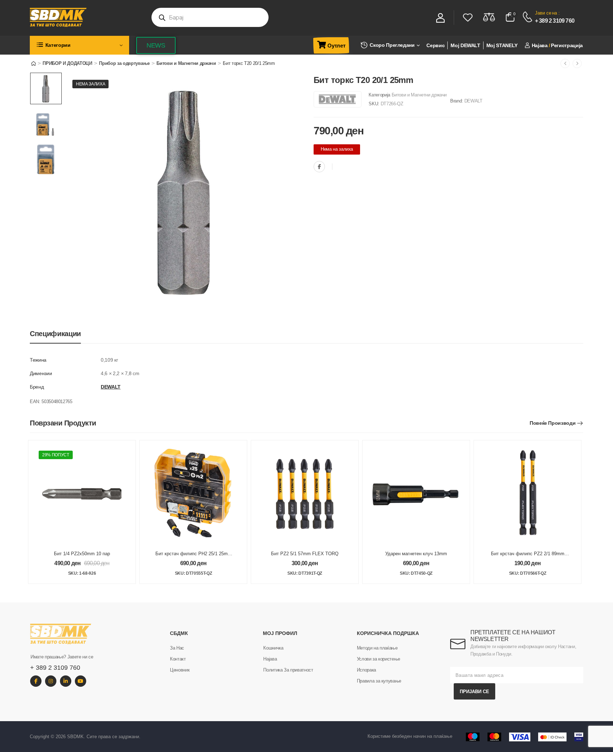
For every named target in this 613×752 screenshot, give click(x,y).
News (156, 45)
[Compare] (489, 17)
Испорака (366, 670)
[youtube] (80, 681)
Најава (270, 659)
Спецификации (55, 334)
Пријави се (474, 691)
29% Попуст (55, 454)
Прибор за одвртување (124, 63)
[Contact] (528, 17)
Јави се (543, 13)
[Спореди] (339, 167)
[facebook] (36, 681)
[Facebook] (319, 166)
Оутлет (336, 46)
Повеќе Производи (552, 423)
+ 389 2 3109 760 (554, 21)
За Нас (177, 648)
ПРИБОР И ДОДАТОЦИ (67, 63)
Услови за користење (378, 659)
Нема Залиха (90, 84)
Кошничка (273, 648)
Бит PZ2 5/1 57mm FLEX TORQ (304, 553)
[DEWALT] (337, 99)
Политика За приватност (288, 670)
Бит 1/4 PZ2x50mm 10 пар (82, 553)
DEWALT (473, 101)
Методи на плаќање (377, 648)
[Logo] (86, 17)
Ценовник (179, 670)
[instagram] (50, 681)
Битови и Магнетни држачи (186, 63)
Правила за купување (379, 681)
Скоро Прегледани (392, 45)
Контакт (178, 659)
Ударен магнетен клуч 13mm (416, 553)
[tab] (55, 333)
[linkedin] (65, 681)
